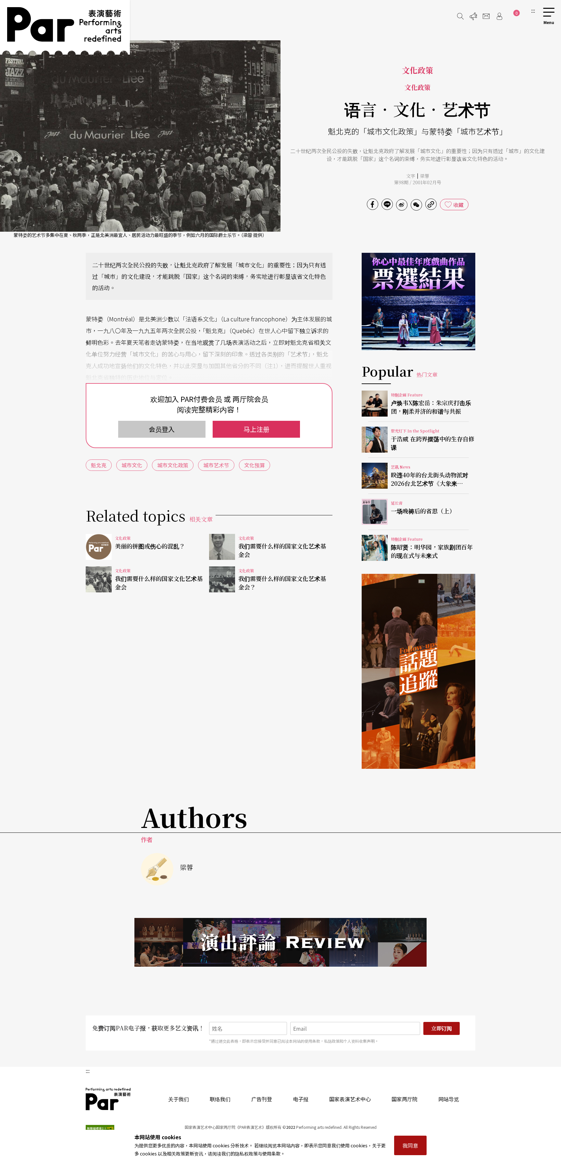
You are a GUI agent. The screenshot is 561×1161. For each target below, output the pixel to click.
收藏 (458, 205)
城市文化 (131, 465)
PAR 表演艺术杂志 (108, 1099)
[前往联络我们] (486, 16)
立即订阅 (441, 1028)
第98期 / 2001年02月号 (417, 182)
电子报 (300, 1099)
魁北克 (98, 465)
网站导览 (448, 1099)
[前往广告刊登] (473, 16)
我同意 (410, 1145)
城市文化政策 (172, 465)
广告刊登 (261, 1099)
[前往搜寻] (460, 16)
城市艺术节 (216, 465)
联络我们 (220, 1099)
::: (533, 10)
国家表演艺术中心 (350, 1099)
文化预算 (254, 465)
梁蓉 (424, 176)
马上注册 (256, 429)
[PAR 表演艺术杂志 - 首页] (65, 27)
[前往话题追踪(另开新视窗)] (418, 671)
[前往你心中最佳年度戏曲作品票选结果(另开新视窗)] (418, 301)
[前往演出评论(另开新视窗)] (280, 942)
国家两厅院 (405, 1099)
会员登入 (162, 429)
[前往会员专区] (499, 16)
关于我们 (178, 1099)
